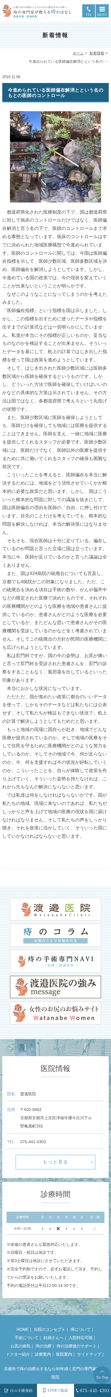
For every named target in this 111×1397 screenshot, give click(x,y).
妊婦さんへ (53, 1337)
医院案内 (64, 1354)
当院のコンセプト (49, 1329)
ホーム (78, 53)
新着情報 (96, 53)
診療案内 (43, 1354)
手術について (26, 1337)
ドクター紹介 (18, 1354)
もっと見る (55, 1161)
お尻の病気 (20, 1346)
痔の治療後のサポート (76, 1346)
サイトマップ (89, 1354)
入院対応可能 (80, 1337)
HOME (22, 1329)
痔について (81, 1329)
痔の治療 (44, 1346)
